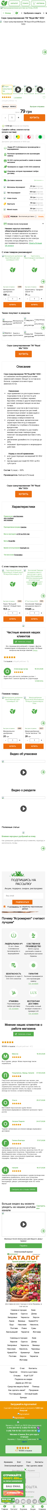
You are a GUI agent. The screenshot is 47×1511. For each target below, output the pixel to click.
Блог (13, 1368)
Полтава (14, 1328)
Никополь (34, 1324)
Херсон (36, 1317)
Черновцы (35, 1349)
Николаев (22, 1324)
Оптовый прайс (31, 1394)
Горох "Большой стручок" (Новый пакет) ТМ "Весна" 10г (12, 605)
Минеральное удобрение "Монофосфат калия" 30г (11, 732)
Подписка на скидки (23, 1379)
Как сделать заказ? (17, 1390)
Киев (33, 1310)
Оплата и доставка (29, 1372)
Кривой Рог (33, 1321)
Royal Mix (12, 541)
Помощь (35, 1386)
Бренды (23, 1397)
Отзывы (17, 1375)
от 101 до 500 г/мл (23, 534)
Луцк (11, 1324)
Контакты (33, 1368)
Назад (8, 13)
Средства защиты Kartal (18, 1386)
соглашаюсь (14, 907)
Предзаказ (33, 1390)
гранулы (23, 527)
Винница (21, 1321)
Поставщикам (15, 1394)
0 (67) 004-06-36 (29, 1431)
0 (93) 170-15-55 (29, 1428)
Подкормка (18, 555)
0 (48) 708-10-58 (13, 1431)
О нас (22, 1368)
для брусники (18, 516)
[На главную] (4, 3)
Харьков (13, 1314)
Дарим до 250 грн (23, 1383)
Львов (11, 1321)
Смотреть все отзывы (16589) (23, 1189)
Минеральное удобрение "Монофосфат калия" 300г (11, 291)
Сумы (33, 1328)
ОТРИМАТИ (13, 1492)
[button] (36, 216)
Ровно (24, 1328)
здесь (35, 650)
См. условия (33, 984)
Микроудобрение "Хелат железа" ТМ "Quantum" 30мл (33, 732)
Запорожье (12, 1317)
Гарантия (13, 1372)
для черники (8, 520)
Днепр (34, 1314)
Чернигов (25, 1332)
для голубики (8, 518)
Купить (34, 117)
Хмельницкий (12, 1332)
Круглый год (24, 548)
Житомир (37, 1332)
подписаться (22, 902)
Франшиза (8, 1462)
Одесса (24, 1314)
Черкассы (25, 1317)
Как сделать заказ (35, 1466)
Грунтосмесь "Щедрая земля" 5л (34, 291)
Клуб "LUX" (29, 1375)
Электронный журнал (13, 1466)
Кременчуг (25, 1352)
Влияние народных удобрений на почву (19, 836)
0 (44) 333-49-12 (14, 1428)
